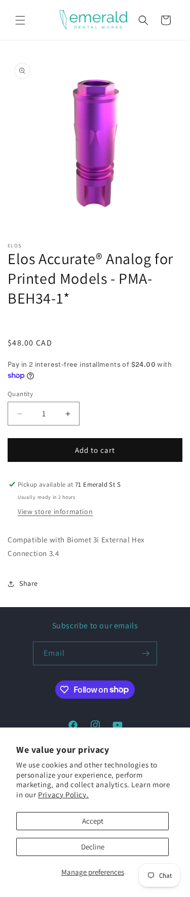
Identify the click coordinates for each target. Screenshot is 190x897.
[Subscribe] (145, 653)
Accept (92, 821)
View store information (55, 511)
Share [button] (28, 583)
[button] (20, 20)
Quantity (20, 394)
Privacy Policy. (63, 794)
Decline (92, 846)
